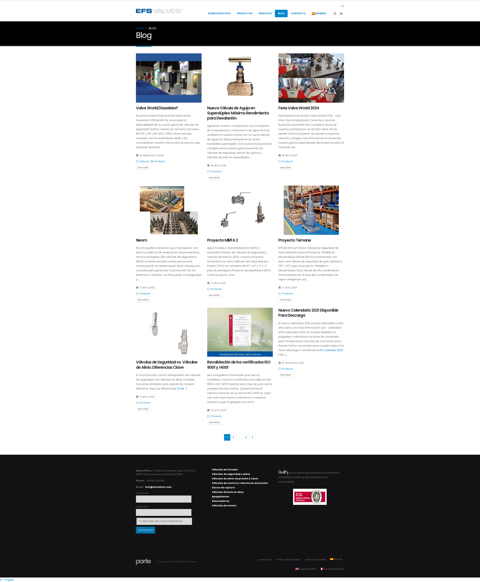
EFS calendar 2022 (331, 350)
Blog (281, 13)
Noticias (144, 161)
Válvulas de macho (224, 505)
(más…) (182, 388)
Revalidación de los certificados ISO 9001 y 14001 (238, 364)
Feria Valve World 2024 (298, 108)
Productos (245, 13)
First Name (142, 493)
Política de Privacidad (288, 559)
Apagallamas (220, 496)
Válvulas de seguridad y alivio (231, 474)
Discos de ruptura (223, 487)
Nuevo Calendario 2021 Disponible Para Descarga (308, 312)
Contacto (298, 13)
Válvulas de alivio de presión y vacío (235, 478)
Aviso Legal (265, 559)
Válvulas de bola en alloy (228, 492)
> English (8, 580)
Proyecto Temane (294, 240)
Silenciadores (220, 501)
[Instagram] (335, 13)
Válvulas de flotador (225, 469)
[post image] (169, 78)
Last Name (142, 506)
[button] (342, 6)
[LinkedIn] (341, 13)
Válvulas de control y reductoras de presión (240, 483)
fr (1, 580)
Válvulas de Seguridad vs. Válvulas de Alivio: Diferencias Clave (166, 364)
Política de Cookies (316, 559)
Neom (141, 240)
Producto (159, 161)
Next (252, 437)
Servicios (265, 13)
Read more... (143, 167)
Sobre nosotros (219, 13)
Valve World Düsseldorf (157, 108)
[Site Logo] (159, 11)
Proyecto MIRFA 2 (222, 240)
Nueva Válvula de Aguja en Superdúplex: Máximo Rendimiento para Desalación (238, 113)
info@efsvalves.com (158, 487)
